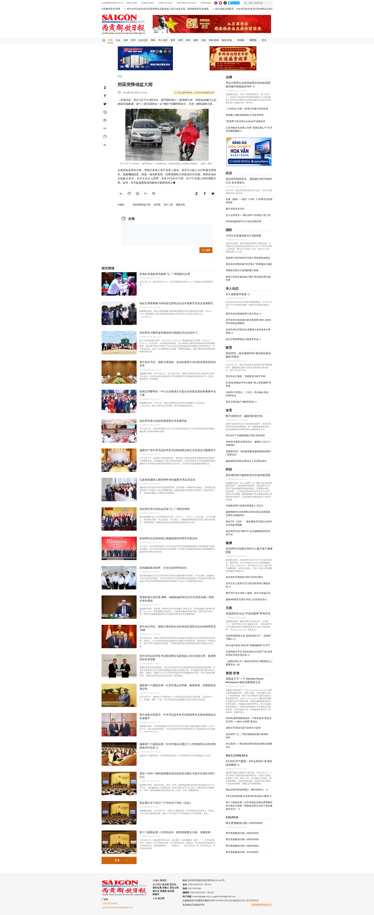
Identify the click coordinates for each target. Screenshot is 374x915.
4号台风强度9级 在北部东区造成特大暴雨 (247, 796)
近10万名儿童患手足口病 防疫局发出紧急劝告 (248, 585)
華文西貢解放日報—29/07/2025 (242, 839)
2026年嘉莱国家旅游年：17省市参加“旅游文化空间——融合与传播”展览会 (249, 720)
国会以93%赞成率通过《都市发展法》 (246, 789)
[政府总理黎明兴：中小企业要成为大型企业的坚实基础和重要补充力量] (119, 401)
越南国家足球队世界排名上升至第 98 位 (246, 461)
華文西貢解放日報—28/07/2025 (242, 845)
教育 (173, 40)
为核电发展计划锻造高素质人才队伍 (244, 505)
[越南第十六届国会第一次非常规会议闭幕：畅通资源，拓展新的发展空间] (119, 695)
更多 (117, 860)
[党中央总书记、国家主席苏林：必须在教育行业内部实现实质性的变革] (119, 372)
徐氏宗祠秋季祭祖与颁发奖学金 (242, 339)
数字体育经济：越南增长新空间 (244, 416)
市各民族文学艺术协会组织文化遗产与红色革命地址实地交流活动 (249, 653)
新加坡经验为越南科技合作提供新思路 (248, 475)
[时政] (105, 145)
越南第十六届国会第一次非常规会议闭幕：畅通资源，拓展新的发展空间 (178, 687)
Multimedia (237, 755)
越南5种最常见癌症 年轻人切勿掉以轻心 (246, 599)
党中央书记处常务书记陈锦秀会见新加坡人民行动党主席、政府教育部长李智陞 (108, 8)
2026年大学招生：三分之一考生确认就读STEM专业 (247, 394)
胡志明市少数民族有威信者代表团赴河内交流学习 (168, 332)
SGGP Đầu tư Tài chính (186, 3)
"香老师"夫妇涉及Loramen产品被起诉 (245, 121)
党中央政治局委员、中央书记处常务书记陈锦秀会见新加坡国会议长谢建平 (194, 8)
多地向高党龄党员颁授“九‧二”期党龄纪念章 (165, 273)
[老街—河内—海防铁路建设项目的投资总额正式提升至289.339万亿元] (119, 783)
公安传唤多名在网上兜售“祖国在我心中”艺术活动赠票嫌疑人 (249, 129)
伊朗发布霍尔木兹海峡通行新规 (242, 270)
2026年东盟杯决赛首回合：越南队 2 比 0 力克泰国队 (248, 443)
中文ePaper (206, 3)
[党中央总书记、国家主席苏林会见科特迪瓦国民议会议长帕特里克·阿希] (119, 636)
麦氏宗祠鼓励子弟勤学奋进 (240, 401)
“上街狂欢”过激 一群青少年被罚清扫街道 (247, 108)
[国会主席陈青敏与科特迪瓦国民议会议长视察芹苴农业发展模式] (119, 313)
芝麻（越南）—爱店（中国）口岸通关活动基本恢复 (249, 201)
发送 (208, 250)
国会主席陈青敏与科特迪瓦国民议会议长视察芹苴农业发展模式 (176, 303)
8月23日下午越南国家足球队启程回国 (245, 435)
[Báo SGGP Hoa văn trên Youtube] (220, 3)
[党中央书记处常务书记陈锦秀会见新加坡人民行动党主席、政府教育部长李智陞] (119, 666)
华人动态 (163, 40)
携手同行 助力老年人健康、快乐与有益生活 (248, 593)
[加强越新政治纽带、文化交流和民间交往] (119, 577)
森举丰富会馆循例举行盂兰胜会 (242, 313)
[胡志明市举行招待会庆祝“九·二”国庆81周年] (119, 519)
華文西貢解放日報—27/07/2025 (242, 852)
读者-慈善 (214, 40)
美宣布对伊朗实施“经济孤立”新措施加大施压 (249, 264)
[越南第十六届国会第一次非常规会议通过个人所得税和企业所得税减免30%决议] (119, 754)
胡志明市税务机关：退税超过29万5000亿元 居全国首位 (249, 180)
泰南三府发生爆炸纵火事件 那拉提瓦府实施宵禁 (248, 278)
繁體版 (253, 40)
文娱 (203, 40)
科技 (188, 40)
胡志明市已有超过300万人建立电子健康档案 (249, 550)
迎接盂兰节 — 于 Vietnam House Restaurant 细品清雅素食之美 (244, 680)
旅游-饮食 (227, 40)
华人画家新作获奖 (236, 294)
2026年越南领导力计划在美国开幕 (243, 221)
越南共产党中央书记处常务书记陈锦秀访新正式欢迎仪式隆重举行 (178, 450)
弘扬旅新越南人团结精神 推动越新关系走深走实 (167, 479)
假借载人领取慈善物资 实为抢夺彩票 (245, 115)
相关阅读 (108, 268)
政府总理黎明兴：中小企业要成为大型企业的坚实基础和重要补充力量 (178, 393)
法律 (125, 40)
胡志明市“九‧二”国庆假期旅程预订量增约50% (247, 736)
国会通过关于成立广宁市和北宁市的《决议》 (166, 802)
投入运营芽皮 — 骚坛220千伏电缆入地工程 (248, 215)
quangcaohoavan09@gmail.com (117, 907)
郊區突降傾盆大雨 (141, 204)
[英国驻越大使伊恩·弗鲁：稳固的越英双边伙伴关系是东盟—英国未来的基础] (119, 607)
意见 (264, 40)
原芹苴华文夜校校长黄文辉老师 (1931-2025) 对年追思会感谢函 (248, 322)
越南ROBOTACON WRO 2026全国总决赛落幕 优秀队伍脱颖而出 (248, 513)
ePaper (232, 817)
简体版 (240, 40)
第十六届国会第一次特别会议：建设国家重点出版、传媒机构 (175, 832)
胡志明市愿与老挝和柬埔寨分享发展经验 (163, 420)
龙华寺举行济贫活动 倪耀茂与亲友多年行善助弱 (248, 331)
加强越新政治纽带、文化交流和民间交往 (163, 567)
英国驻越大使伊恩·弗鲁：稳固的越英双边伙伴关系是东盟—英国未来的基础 (177, 599)
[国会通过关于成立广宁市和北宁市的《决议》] (119, 813)
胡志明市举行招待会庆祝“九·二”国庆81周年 (165, 508)
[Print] (105, 120)
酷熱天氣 (180, 204)
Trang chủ (104, 40)
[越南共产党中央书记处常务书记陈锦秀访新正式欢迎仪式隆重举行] (119, 460)
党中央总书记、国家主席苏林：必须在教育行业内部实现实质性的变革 (178, 364)
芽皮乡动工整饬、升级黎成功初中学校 (245, 376)
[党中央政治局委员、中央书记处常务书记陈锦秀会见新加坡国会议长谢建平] (119, 724)
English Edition (147, 3)
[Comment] (105, 136)
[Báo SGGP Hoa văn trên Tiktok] (225, 3)
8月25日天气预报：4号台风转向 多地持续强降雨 (249, 763)
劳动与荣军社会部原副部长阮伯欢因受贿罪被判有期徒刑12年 (248, 84)
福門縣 (157, 204)
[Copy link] (105, 128)
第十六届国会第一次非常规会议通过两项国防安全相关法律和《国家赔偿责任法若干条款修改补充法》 (249, 805)
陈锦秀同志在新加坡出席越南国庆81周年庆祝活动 (168, 538)
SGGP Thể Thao (165, 3)
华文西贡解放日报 (123, 23)
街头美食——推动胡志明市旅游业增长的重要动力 (249, 745)
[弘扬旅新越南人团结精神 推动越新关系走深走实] (119, 489)
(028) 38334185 (109, 903)
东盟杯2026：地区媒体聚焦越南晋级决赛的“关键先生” (248, 453)
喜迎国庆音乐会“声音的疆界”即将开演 (248, 613)
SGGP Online (131, 3)
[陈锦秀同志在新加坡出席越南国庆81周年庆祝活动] (119, 548)
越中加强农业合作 (235, 208)
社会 (118, 40)
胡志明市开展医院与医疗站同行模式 (244, 577)
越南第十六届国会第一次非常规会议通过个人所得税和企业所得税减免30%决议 (178, 745)
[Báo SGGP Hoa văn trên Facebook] (216, 3)
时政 (110, 40)
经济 (133, 40)
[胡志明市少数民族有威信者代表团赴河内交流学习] (119, 342)
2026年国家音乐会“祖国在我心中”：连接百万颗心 (248, 637)
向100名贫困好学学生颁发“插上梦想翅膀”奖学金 (248, 384)
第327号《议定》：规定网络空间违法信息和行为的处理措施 (249, 523)
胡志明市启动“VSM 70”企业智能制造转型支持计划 (248, 533)
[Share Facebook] (105, 95)
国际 (153, 40)
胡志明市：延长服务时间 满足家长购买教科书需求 (248, 355)
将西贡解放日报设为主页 (261, 905)
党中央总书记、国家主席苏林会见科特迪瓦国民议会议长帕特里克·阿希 (178, 628)
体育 (180, 40)
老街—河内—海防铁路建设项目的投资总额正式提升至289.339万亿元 (177, 775)
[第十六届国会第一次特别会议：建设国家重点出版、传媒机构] (119, 842)
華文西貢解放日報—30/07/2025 (242, 833)
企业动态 (143, 40)
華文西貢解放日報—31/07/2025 (244, 823)
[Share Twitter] (105, 104)
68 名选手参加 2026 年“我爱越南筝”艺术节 (248, 645)
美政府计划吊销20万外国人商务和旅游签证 (248, 257)
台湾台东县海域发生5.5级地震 (243, 235)
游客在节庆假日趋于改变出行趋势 (243, 727)
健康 (195, 40)
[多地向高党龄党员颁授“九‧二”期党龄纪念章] (119, 284)
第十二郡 (168, 204)
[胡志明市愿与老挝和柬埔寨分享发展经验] (119, 431)
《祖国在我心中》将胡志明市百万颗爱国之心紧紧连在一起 (249, 663)
